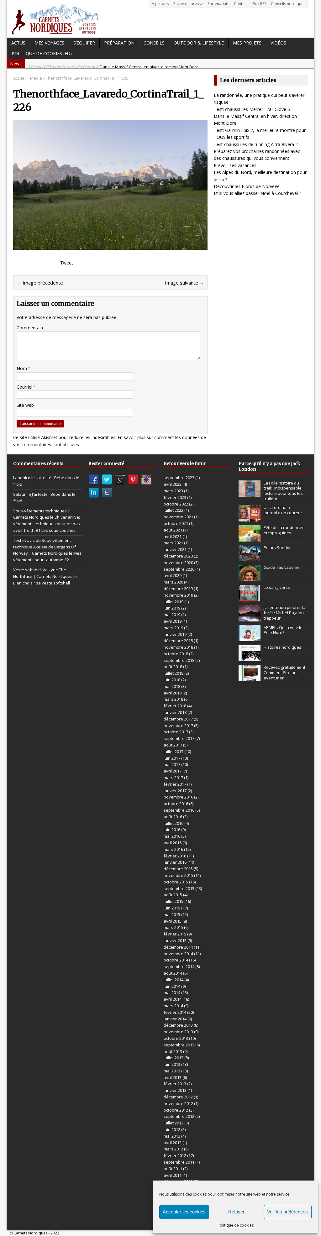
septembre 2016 (179, 810)
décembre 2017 (178, 719)
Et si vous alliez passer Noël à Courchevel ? (257, 193)
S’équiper (84, 43)
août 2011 (173, 1168)
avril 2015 (173, 921)
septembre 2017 (179, 738)
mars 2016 (173, 849)
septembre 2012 (179, 1116)
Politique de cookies (236, 1225)
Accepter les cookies (184, 1211)
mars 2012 (173, 1149)
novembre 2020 (178, 562)
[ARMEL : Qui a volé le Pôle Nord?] (249, 638)
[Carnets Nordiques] (160, 19)
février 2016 (175, 856)
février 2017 (175, 784)
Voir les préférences (287, 1211)
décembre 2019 (178, 588)
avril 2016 (173, 843)
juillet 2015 (173, 901)
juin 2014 (172, 986)
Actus (18, 43)
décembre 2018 (178, 640)
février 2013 (175, 1084)
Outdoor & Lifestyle (199, 43)
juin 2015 (172, 908)
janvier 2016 (175, 862)
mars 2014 (173, 1005)
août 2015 (173, 895)
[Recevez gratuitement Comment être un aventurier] (249, 678)
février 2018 (175, 706)
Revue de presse (188, 3)
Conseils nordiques (288, 3)
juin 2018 (172, 680)
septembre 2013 (179, 1045)
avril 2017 (173, 771)
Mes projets (247, 43)
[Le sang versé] (249, 598)
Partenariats (218, 3)
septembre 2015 (179, 888)
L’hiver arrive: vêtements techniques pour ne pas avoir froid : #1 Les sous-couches (46, 523)
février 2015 (175, 934)
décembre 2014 (178, 947)
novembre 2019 (178, 595)
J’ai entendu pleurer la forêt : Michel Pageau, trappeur (284, 613)
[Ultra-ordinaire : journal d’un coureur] (249, 518)
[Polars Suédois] (249, 558)
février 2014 (175, 1012)
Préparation (119, 43)
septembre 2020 (179, 569)
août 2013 (173, 1051)
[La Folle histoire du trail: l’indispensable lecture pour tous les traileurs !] (249, 493)
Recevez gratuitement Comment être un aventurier (284, 672)
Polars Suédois (278, 547)
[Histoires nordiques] (249, 658)
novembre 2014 (178, 953)
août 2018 (173, 666)
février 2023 (175, 497)
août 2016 (173, 817)
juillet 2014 (173, 979)
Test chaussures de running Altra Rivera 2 (256, 144)
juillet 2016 (173, 823)
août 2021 (173, 530)
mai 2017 (172, 764)
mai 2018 (172, 686)
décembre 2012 (178, 1097)
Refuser (236, 1211)
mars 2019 (173, 628)
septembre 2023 (179, 477)
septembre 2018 (179, 660)
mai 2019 (172, 614)
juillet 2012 (173, 1123)
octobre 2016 (176, 803)
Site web (25, 405)
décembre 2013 (178, 1025)
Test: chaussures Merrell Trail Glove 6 (252, 109)
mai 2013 (172, 1071)
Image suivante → (184, 283)
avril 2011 (173, 1175)
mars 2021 (173, 543)
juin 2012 (172, 1129)
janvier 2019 (175, 634)
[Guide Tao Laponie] (249, 578)
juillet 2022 (173, 510)
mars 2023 (173, 491)
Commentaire (31, 328)
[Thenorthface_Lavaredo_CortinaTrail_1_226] (110, 246)
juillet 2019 (173, 602)
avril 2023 (173, 484)
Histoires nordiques (282, 647)
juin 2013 (172, 1064)
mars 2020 (173, 582)
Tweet (66, 263)
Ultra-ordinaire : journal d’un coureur (283, 510)
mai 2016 (172, 836)
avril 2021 (173, 536)
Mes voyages (49, 43)
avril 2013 (173, 1077)
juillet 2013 (173, 1058)
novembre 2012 (178, 1103)
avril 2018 (173, 693)
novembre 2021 (178, 517)
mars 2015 (173, 927)
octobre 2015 (176, 882)
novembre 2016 (178, 797)
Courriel (25, 387)
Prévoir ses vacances (235, 165)
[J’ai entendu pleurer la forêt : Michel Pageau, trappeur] (249, 618)
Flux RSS (259, 3)
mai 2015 (172, 914)
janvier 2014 (175, 1019)
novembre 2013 (178, 1031)
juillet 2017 (173, 751)
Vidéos (278, 43)
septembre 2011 (179, 1162)
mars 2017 (173, 777)
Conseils (154, 43)
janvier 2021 (175, 549)
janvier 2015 (175, 940)
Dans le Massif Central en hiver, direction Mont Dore (113, 63)
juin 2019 (172, 608)
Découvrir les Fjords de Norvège (247, 186)
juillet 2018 (173, 673)
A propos (160, 3)
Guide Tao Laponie (282, 567)
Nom (22, 368)
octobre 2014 (176, 960)
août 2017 (173, 745)
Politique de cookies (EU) (42, 53)
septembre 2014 (179, 966)
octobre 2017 (176, 732)
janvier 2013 (175, 1090)
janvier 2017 (175, 790)
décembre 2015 (178, 869)
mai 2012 (172, 1136)
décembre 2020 (178, 556)
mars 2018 (173, 699)
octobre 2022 (176, 504)
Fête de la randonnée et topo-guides (284, 530)
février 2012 (175, 1155)
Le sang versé (277, 587)
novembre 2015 (178, 875)
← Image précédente (40, 283)
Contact (241, 3)
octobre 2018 (176, 654)
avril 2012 (173, 1142)
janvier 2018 (175, 712)
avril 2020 (173, 575)
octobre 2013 (176, 1038)
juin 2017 (172, 758)
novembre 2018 (178, 647)
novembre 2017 (178, 725)
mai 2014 (172, 992)
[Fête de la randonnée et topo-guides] (249, 538)
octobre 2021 (176, 523)
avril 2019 (173, 621)
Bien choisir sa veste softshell (41, 583)
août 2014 (173, 973)
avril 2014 (173, 999)
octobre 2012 (176, 1110)
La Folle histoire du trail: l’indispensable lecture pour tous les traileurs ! (283, 491)
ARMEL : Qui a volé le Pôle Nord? (283, 630)
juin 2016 (172, 829)
